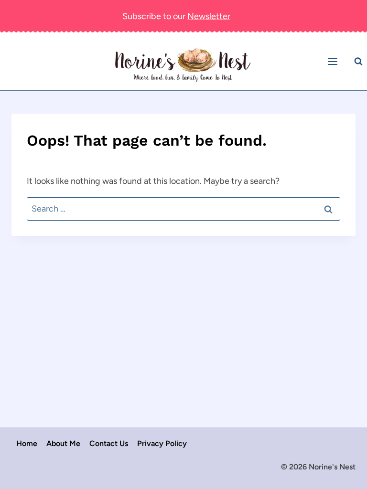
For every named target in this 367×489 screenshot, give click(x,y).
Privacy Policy (162, 443)
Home (26, 443)
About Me (63, 443)
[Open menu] (334, 61)
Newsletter (208, 16)
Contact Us (108, 443)
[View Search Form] (358, 61)
